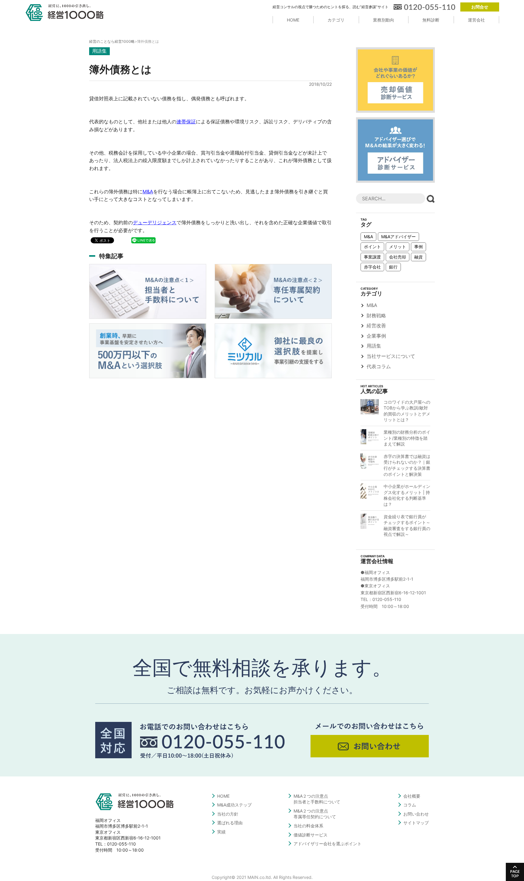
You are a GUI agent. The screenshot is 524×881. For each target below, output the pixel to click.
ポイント (372, 246)
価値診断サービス (311, 834)
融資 (418, 256)
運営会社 (476, 19)
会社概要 (411, 796)
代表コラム (379, 366)
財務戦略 (376, 315)
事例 (418, 246)
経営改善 (376, 325)
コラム (409, 804)
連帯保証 (186, 121)
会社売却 (397, 256)
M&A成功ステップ (234, 804)
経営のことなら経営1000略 (112, 41)
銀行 (393, 266)
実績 (221, 831)
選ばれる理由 (230, 822)
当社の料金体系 (308, 825)
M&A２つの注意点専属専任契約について (315, 813)
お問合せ (479, 6)
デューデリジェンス (154, 222)
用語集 (374, 346)
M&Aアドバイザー (398, 236)
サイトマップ (416, 822)
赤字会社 (372, 266)
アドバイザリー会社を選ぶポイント (327, 843)
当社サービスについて (391, 356)
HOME (293, 19)
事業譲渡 (372, 256)
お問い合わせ (416, 813)
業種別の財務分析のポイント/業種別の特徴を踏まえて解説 (407, 437)
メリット (397, 246)
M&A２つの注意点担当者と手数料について (317, 799)
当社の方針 (227, 813)
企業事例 (376, 336)
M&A (148, 192)
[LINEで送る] (143, 240)
